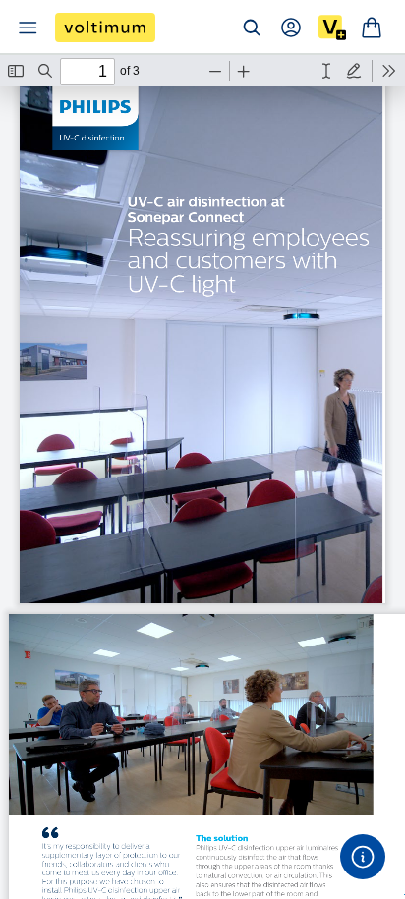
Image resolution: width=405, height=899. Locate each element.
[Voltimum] (105, 27)
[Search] (251, 27)
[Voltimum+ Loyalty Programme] (332, 27)
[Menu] (27, 27)
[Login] (291, 27)
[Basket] (371, 27)
